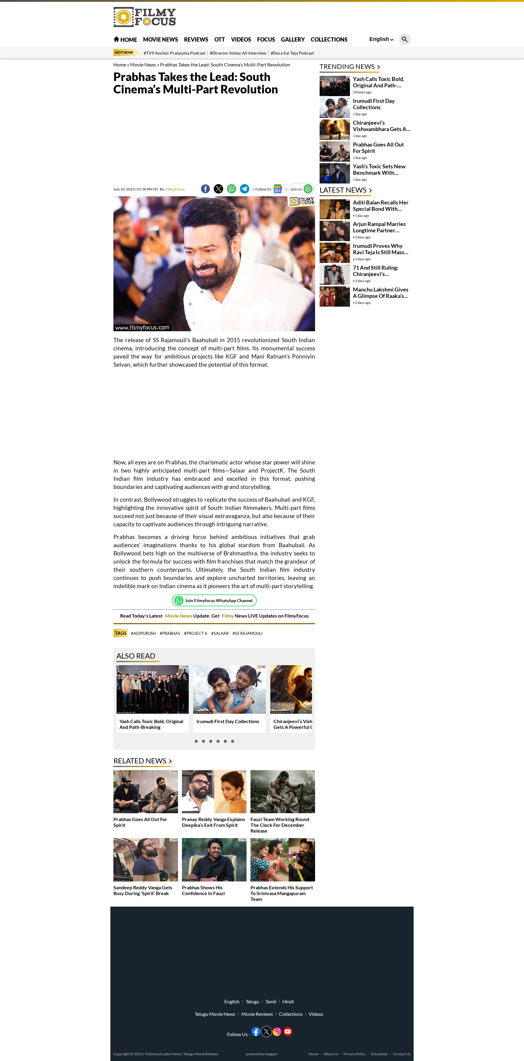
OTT (219, 39)
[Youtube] (287, 1031)
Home (128, 39)
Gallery (293, 39)
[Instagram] (277, 1031)
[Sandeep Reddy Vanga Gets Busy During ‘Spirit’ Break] (145, 860)
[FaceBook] (205, 189)
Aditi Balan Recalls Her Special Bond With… (380, 205)
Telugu (252, 1001)
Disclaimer (379, 1054)
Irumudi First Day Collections (227, 721)
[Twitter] (218, 189)
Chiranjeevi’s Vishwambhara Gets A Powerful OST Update (305, 724)
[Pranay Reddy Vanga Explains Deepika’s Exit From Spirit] (214, 792)
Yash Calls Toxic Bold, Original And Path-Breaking (151, 724)
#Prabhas (170, 633)
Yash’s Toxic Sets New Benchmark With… (379, 169)
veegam (271, 1054)
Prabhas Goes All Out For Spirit (378, 147)
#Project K (195, 633)
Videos (241, 39)
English (379, 39)
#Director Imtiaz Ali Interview (238, 53)
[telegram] (244, 189)
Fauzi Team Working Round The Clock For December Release (279, 825)
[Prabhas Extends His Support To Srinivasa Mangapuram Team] (282, 860)
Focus (266, 39)
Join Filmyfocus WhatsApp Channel (219, 600)
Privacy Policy (355, 1054)
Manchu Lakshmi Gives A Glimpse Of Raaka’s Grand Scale (380, 295)
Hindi (288, 1001)
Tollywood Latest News (163, 1054)
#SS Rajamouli (248, 633)
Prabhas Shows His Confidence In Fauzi (203, 890)
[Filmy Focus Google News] (277, 189)
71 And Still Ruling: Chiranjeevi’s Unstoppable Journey (379, 274)
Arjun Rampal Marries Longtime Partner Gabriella (379, 230)
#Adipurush (143, 633)
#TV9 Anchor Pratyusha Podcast (174, 53)
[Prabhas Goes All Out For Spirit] (145, 792)
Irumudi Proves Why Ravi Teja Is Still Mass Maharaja (378, 252)
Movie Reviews (257, 1014)
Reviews (196, 39)
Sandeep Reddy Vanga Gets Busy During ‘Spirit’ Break (142, 890)
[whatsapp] (231, 189)
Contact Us (402, 1054)
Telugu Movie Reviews (200, 1054)
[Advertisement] (80, 152)
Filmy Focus (172, 189)
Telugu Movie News (215, 1014)
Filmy (228, 615)
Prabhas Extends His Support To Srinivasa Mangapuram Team (281, 893)
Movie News (160, 39)
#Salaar (220, 633)
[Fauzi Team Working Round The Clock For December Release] (282, 792)
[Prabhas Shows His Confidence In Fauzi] (214, 860)
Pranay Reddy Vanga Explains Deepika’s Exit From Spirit (213, 822)
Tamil (270, 1001)
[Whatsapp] (178, 600)
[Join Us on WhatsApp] (308, 189)
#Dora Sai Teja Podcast (292, 53)
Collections (329, 39)
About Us (331, 1054)
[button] (196, 741)
